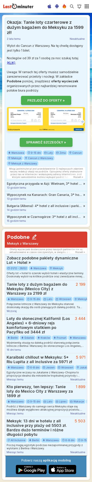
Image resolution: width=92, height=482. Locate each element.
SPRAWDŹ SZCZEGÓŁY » (46, 142)
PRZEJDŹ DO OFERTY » (46, 100)
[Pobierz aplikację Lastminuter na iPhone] (62, 473)
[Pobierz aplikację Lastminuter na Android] (31, 473)
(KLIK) (11, 63)
